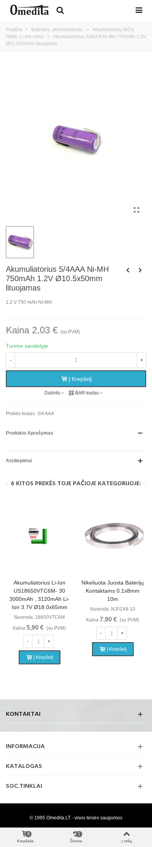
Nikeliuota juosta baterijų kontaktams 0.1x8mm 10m (112, 590)
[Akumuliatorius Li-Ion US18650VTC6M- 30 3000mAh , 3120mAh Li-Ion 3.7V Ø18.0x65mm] (39, 536)
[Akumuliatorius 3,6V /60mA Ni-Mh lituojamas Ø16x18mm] (128, 270)
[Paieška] (60, 9)
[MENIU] (138, 9)
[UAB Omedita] (29, 10)
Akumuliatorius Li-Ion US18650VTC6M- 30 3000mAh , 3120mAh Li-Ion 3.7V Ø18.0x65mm (39, 594)
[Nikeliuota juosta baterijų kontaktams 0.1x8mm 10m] (112, 536)
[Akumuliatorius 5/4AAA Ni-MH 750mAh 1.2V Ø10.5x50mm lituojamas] (136, 210)
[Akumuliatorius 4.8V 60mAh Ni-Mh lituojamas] (140, 270)
